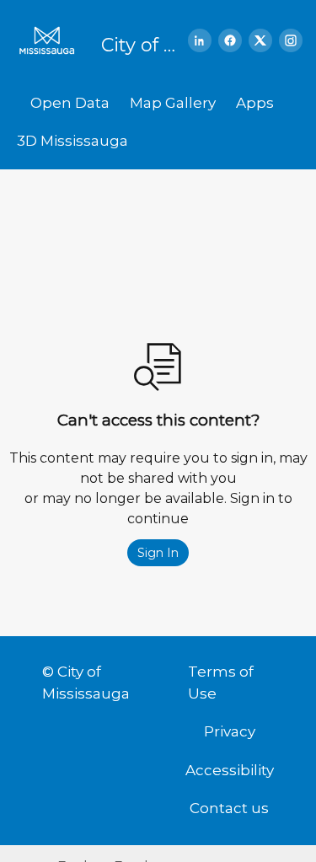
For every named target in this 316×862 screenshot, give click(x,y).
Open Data (70, 102)
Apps (255, 102)
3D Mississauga (72, 140)
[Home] (52, 40)
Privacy (229, 731)
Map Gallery (173, 102)
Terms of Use (221, 682)
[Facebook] (230, 40)
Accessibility (229, 770)
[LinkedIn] (200, 40)
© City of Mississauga (86, 682)
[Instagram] (291, 40)
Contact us (229, 808)
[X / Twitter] (260, 40)
